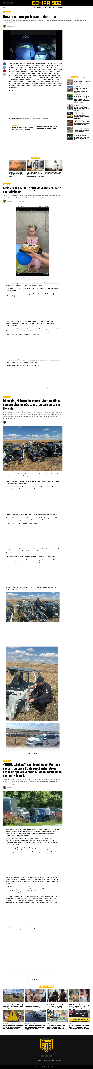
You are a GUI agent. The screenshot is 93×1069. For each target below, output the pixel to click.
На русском (59, 7)
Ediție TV (33, 7)
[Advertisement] (35, 103)
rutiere (33, 118)
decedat (27, 118)
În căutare (51, 7)
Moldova (39, 7)
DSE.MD (11, 90)
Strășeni (45, 118)
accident (21, 118)
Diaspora (45, 7)
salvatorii (39, 118)
